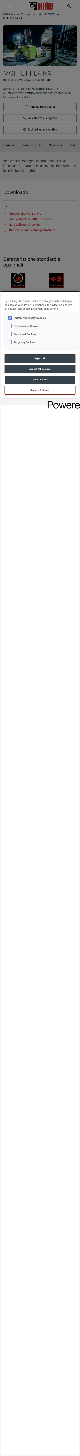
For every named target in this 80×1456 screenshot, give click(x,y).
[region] (40, 873)
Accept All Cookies (40, 369)
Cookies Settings (40, 390)
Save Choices (40, 379)
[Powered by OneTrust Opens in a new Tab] (62, 402)
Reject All (40, 358)
